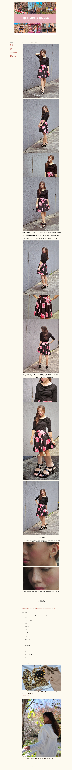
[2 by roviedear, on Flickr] (41, 565)
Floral (11, 48)
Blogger (11, 45)
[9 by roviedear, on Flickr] (41, 534)
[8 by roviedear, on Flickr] (41, 455)
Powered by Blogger (37, 766)
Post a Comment (25, 659)
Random (12, 51)
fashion (31, 608)
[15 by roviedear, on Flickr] (41, 97)
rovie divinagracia (13, 52)
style (11, 55)
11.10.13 (26, 642)
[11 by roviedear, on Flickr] (41, 294)
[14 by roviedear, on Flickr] (41, 231)
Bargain (11, 44)
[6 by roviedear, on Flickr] (41, 318)
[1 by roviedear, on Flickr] (41, 590)
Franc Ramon (27, 620)
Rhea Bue (27, 614)
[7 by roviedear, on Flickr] (41, 176)
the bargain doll (13, 56)
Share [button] (11, 40)
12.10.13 (26, 651)
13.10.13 (26, 657)
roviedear (12, 53)
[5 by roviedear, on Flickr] (41, 479)
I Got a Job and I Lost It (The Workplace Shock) (37, 758)
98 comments (26, 695)
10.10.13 (26, 617)
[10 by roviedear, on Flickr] (41, 372)
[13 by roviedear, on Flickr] (41, 152)
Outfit (11, 49)
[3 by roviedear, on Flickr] (41, 401)
